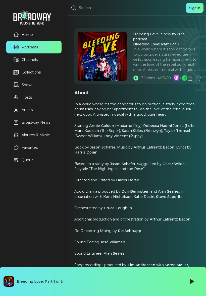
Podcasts (30, 47)
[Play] (191, 281)
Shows (27, 85)
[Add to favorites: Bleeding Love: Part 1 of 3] (198, 78)
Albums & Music (36, 135)
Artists (27, 110)
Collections (31, 72)
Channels (30, 59)
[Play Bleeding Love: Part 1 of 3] (136, 78)
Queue (28, 160)
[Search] (73, 8)
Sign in (194, 8)
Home (27, 34)
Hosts (27, 97)
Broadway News (36, 122)
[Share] (190, 78)
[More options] (182, 78)
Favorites (30, 147)
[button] (182, 78)
